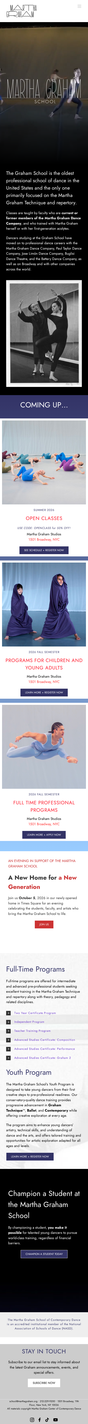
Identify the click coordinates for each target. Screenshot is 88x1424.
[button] (44, 1013)
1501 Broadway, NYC (44, 539)
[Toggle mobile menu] (80, 6)
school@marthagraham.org (23, 1401)
